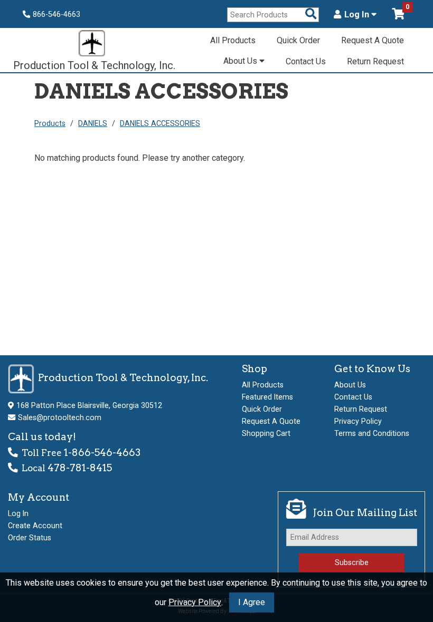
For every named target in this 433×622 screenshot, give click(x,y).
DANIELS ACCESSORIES (160, 123)
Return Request (375, 61)
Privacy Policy (194, 602)
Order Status (29, 537)
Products (49, 123)
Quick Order (298, 40)
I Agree (251, 602)
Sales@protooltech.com (59, 417)
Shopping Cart (266, 433)
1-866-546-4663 (102, 452)
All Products (233, 40)
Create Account (35, 525)
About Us (241, 61)
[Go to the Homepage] (92, 44)
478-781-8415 (80, 468)
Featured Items (267, 397)
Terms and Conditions (371, 433)
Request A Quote (372, 40)
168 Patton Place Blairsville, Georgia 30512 (89, 405)
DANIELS (92, 123)
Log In (357, 15)
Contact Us (306, 61)
